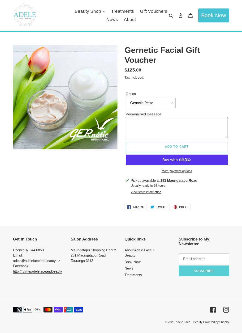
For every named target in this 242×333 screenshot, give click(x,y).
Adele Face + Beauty (189, 322)
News (129, 268)
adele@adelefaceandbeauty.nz (36, 261)
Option (131, 94)
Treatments (133, 275)
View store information (146, 192)
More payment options (177, 171)
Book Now (213, 15)
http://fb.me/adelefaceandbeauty (37, 271)
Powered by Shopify (216, 322)
